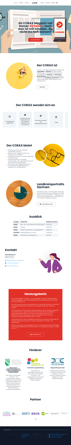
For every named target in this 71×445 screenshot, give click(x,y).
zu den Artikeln (35, 40)
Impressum (25, 434)
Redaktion (53, 2)
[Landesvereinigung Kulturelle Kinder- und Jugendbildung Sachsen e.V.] (16, 414)
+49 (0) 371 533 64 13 (12, 263)
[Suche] (57, 3)
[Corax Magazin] (34, 2)
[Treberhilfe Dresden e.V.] (26, 413)
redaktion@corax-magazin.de (15, 260)
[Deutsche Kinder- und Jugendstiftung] (35, 413)
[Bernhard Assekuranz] (64, 414)
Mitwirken (21, 2)
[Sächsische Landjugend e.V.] (7, 413)
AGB (23, 437)
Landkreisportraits (46, 204)
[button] (34, 51)
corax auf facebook (12, 266)
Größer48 (27, 2)
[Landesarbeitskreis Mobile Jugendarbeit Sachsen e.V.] (45, 413)
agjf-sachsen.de (35, 334)
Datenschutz (26, 435)
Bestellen (47, 2)
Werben (42, 2)
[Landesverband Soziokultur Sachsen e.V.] (55, 413)
